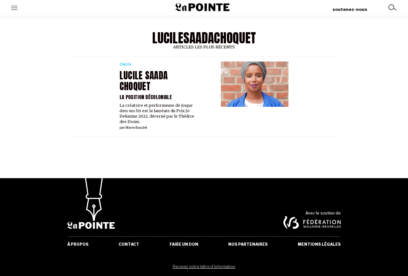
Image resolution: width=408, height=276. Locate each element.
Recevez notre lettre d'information (204, 266)
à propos (78, 244)
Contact (129, 244)
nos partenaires (248, 244)
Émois (125, 64)
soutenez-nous (349, 9)
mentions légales (319, 244)
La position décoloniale (146, 97)
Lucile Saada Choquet (144, 81)
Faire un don (184, 244)
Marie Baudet (136, 128)
